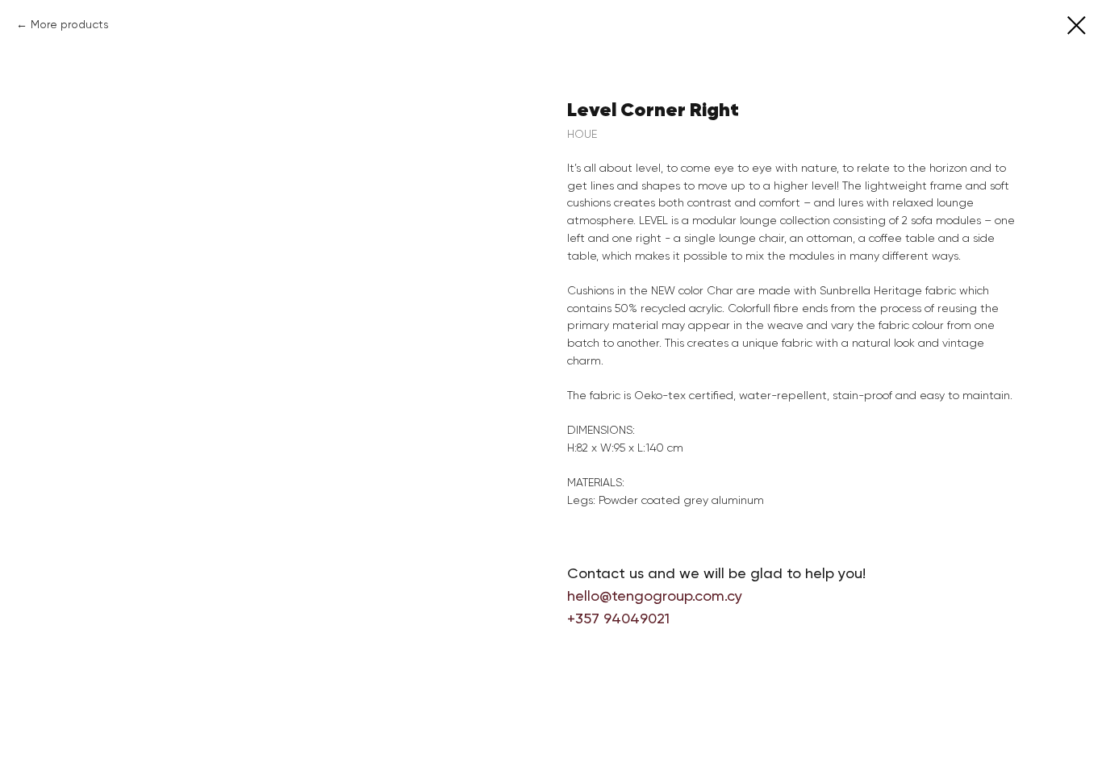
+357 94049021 (618, 618)
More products (70, 24)
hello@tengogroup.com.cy (654, 595)
